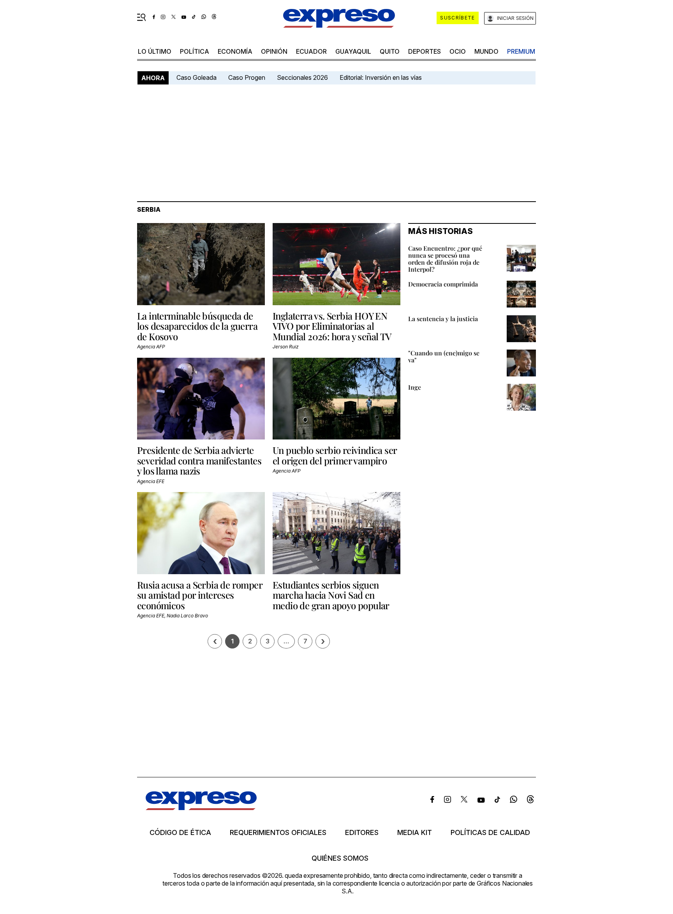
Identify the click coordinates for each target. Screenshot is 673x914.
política (194, 51)
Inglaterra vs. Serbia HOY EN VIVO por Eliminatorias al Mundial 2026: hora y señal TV (332, 326)
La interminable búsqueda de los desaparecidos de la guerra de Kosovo (197, 326)
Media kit (414, 832)
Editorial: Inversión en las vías (381, 77)
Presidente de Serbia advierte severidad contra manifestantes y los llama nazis (199, 460)
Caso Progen (246, 77)
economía (235, 51)
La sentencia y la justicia (443, 319)
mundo (486, 51)
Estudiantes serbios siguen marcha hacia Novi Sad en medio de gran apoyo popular (331, 595)
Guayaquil (353, 51)
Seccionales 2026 (302, 77)
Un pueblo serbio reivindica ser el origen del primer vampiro (334, 455)
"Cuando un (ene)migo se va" (443, 356)
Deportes (424, 51)
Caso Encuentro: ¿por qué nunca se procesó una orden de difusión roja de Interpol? (445, 258)
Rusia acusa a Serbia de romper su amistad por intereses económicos (199, 595)
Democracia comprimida (443, 284)
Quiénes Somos (340, 858)
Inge (414, 387)
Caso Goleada (196, 77)
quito (390, 51)
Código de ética (180, 832)
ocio (457, 51)
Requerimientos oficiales (278, 832)
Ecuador (311, 51)
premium (521, 51)
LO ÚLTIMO (154, 51)
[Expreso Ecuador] (201, 807)
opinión (274, 51)
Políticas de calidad (490, 832)
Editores (362, 832)
